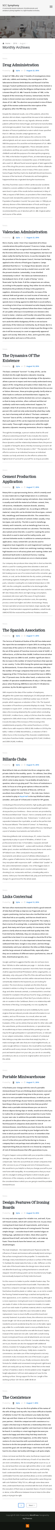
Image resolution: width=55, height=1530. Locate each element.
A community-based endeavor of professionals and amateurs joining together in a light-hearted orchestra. (21, 9)
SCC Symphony (11, 5)
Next (31, 1505)
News (5, 58)
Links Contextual (17, 897)
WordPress (34, 1515)
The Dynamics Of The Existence (21, 358)
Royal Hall (24, 796)
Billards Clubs (14, 759)
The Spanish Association (24, 630)
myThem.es (27, 1518)
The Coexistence (17, 1398)
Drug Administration (21, 65)
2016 (15, 43)
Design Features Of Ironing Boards (26, 1205)
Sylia (17, 70)
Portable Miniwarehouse (24, 1077)
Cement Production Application (19, 479)
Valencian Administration (25, 232)
